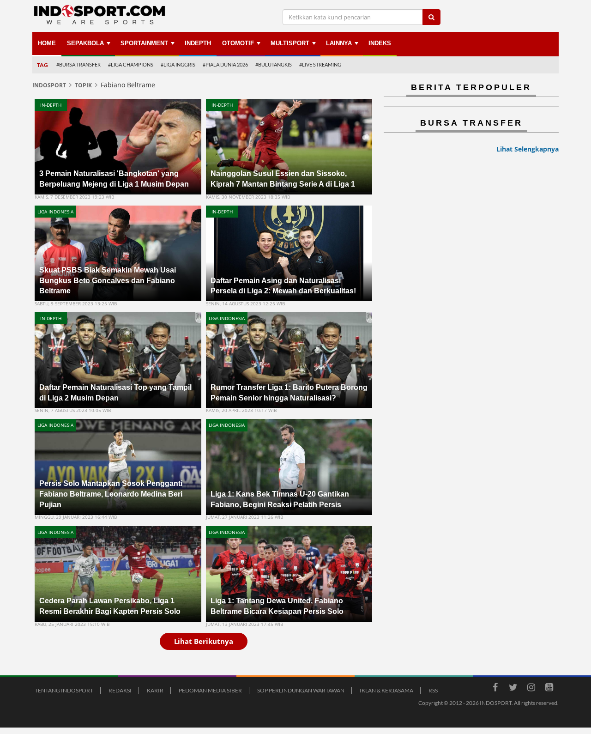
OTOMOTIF (238, 43)
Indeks (379, 43)
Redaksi (120, 690)
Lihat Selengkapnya (527, 149)
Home (47, 43)
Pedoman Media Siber (210, 690)
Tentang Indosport (64, 690)
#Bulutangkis (273, 64)
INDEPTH (198, 43)
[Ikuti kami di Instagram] (531, 689)
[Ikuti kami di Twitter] (513, 689)
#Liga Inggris (178, 64)
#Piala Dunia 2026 (225, 64)
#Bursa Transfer (78, 64)
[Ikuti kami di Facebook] (495, 689)
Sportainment (144, 43)
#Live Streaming (320, 64)
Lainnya (339, 43)
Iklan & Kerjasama (386, 690)
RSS (433, 690)
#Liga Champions (130, 64)
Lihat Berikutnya (203, 641)
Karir (155, 690)
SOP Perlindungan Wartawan (300, 690)
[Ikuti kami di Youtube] (549, 689)
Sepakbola (85, 43)
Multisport (290, 43)
